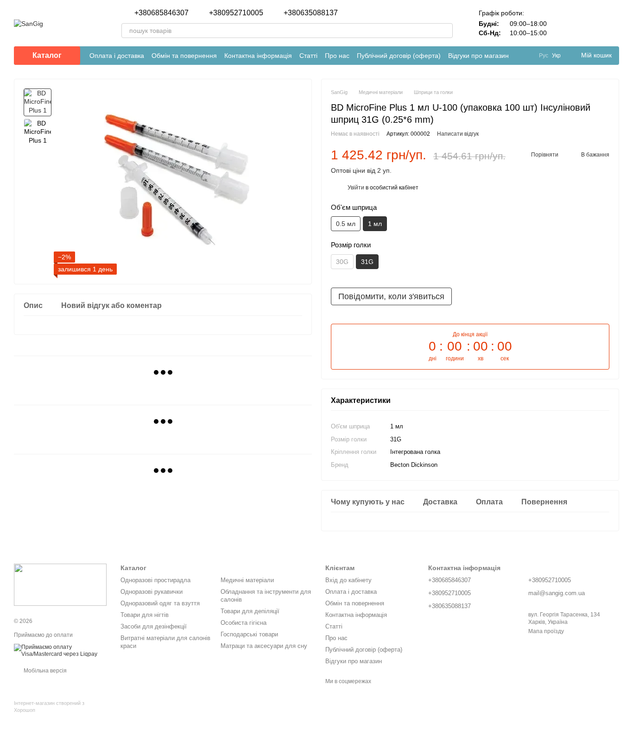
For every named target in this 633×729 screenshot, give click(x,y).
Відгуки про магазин (478, 55)
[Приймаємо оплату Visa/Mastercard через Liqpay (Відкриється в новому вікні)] (60, 650)
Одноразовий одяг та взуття (160, 603)
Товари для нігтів (144, 614)
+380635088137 (311, 13)
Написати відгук (458, 134)
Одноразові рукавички (151, 591)
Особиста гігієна (243, 622)
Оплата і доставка (116, 55)
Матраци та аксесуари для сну (264, 645)
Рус (543, 55)
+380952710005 (236, 13)
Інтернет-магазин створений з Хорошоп (49, 706)
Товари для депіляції (250, 611)
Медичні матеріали (247, 580)
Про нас (337, 55)
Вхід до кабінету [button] (348, 580)
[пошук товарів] (445, 30)
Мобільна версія (44, 670)
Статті (308, 55)
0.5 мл (345, 223)
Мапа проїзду (546, 631)
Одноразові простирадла (155, 580)
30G (342, 261)
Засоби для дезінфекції (153, 626)
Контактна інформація (258, 55)
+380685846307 (161, 13)
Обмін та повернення (184, 55)
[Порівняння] (563, 23)
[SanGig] (60, 584)
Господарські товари (249, 634)
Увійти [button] (356, 187)
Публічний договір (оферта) (399, 55)
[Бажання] (587, 23)
